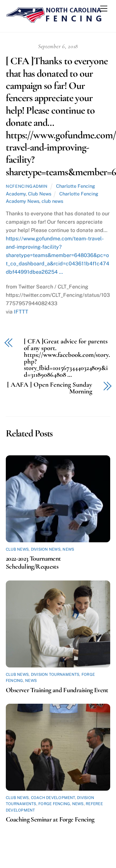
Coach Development (53, 797)
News (68, 549)
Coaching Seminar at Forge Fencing (50, 819)
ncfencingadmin (27, 186)
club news (52, 201)
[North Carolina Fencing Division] (54, 20)
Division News (46, 549)
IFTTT (21, 312)
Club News (39, 193)
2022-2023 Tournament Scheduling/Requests (33, 562)
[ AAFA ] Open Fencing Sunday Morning (49, 388)
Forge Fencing (54, 804)
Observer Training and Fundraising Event (57, 690)
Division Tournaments (55, 674)
